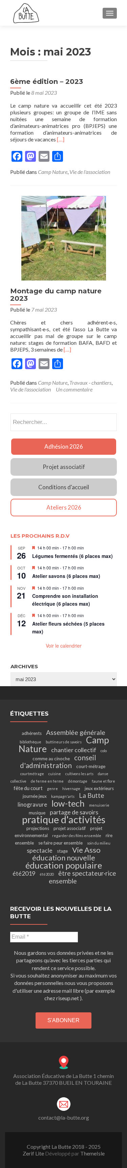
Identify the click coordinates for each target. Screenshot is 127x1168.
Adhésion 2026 (63, 446)
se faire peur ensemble (60, 843)
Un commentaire (74, 389)
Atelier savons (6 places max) (66, 575)
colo (104, 750)
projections (37, 828)
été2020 (47, 874)
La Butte (91, 795)
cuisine (54, 773)
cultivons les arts (79, 773)
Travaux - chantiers (90, 382)
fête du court (28, 788)
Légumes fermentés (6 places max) (72, 556)
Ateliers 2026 (63, 507)
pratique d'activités (63, 819)
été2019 (24, 873)
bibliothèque (30, 742)
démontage (77, 781)
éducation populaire (63, 865)
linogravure (32, 804)
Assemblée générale (75, 732)
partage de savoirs (74, 812)
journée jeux (35, 796)
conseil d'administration (58, 761)
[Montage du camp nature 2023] (63, 237)
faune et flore (103, 781)
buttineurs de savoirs (64, 742)
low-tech (68, 803)
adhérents (32, 733)
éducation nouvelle (63, 857)
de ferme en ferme (47, 781)
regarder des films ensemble (76, 835)
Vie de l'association (89, 172)
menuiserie (99, 805)
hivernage (71, 788)
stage (62, 851)
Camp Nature (52, 172)
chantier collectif (73, 750)
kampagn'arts (63, 796)
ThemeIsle (92, 1153)
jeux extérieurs (99, 788)
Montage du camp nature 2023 (56, 294)
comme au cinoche (51, 758)
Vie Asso (86, 849)
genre (52, 788)
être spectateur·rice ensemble (83, 877)
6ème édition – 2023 (46, 81)
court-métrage (90, 766)
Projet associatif (64, 466)
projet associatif (70, 828)
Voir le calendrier (64, 645)
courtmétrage (32, 773)
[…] (60, 139)
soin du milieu (98, 843)
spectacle (39, 850)
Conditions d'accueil (63, 487)
